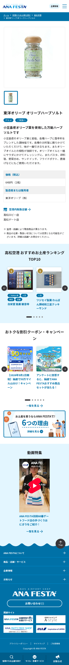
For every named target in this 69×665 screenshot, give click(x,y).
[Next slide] (65, 288)
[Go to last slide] (4, 288)
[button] (11, 98)
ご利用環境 (55, 643)
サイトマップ (39, 643)
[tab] (29, 317)
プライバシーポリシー (18, 643)
